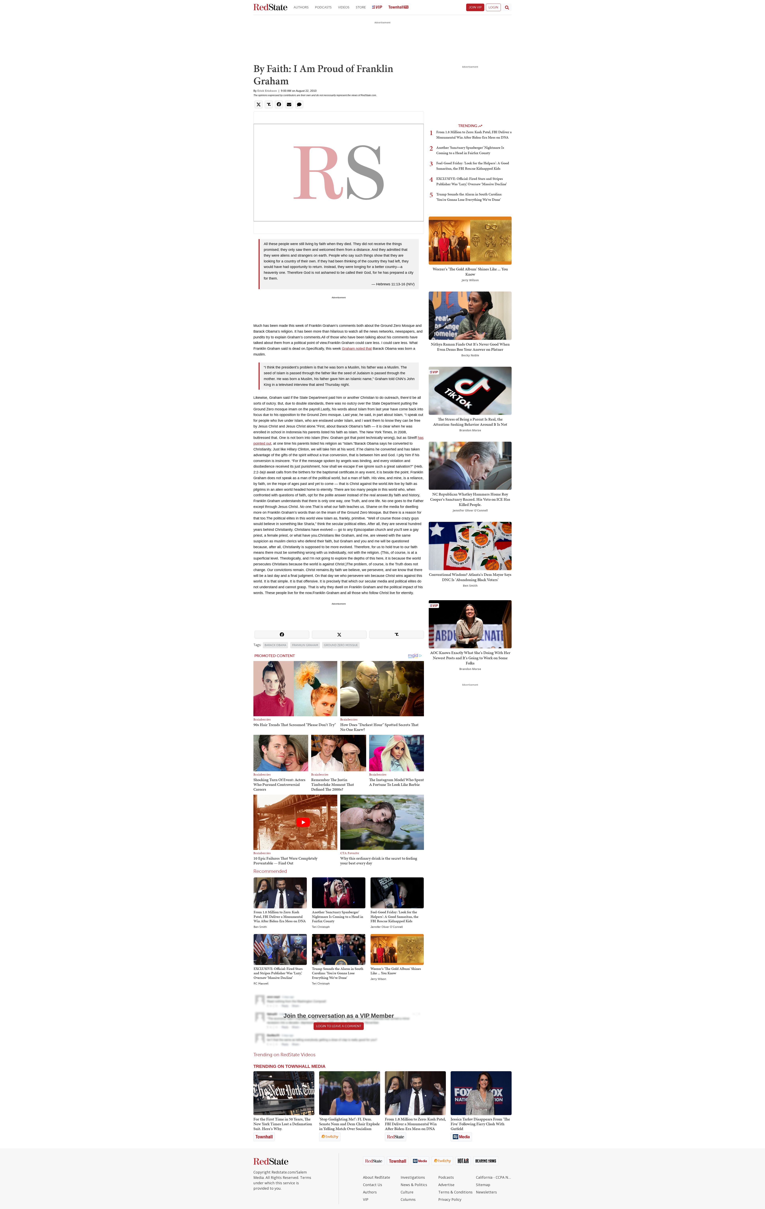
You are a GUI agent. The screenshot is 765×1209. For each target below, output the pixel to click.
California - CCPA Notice (494, 1177)
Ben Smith (260, 927)
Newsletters (486, 1192)
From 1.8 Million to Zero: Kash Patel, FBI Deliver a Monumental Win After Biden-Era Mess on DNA (280, 916)
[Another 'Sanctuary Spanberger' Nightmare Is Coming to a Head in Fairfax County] (338, 893)
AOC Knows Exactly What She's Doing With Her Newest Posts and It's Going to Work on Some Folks (470, 658)
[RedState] (270, 7)
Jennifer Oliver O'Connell (387, 927)
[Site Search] (507, 7)
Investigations (413, 1177)
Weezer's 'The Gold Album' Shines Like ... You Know (396, 971)
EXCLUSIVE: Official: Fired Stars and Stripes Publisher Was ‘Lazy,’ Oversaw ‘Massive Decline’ (278, 973)
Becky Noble (470, 355)
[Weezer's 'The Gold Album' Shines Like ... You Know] (397, 949)
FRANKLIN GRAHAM (305, 645)
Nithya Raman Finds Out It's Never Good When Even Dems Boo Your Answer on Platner (470, 346)
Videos (343, 7)
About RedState (376, 1177)
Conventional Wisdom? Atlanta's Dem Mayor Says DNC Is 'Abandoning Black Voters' (470, 577)
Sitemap (483, 1184)
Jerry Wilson (378, 979)
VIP (365, 1199)
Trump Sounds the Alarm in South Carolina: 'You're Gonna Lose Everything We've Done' (337, 973)
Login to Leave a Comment (338, 1026)
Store (361, 7)
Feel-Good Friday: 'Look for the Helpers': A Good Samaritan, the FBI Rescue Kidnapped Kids (394, 916)
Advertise (446, 1184)
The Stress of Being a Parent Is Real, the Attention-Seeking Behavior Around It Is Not (470, 421)
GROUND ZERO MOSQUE (341, 645)
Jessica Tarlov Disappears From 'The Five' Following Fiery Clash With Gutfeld (480, 1123)
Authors (301, 7)
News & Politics (414, 1184)
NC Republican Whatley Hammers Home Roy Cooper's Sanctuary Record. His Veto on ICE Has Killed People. (470, 499)
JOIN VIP (475, 7)
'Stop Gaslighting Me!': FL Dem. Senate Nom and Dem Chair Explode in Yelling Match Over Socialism (349, 1123)
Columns (408, 1199)
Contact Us (372, 1184)
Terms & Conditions (455, 1192)
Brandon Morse (470, 430)
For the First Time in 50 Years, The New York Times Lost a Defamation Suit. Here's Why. (282, 1123)
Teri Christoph (321, 927)
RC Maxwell (261, 983)
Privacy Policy (449, 1199)
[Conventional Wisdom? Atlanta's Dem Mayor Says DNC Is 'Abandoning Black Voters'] (470, 545)
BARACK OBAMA (275, 645)
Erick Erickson (267, 90)
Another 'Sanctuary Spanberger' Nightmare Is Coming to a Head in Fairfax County (337, 916)
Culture (407, 1192)
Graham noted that (357, 349)
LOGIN (493, 7)
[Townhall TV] (398, 7)
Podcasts (323, 7)
